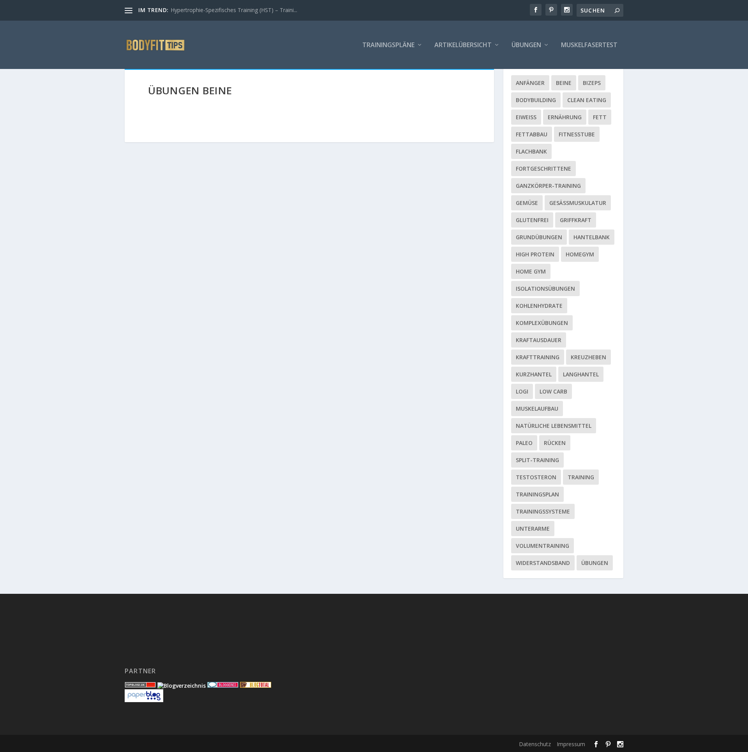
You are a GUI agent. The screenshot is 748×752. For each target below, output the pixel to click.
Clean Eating (586, 100)
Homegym (580, 254)
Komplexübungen (542, 323)
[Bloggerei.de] (222, 685)
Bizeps (592, 82)
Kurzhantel (534, 374)
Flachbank (531, 151)
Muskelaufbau (537, 408)
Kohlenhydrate (539, 305)
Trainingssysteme (543, 511)
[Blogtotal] (255, 685)
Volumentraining (542, 545)
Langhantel (581, 374)
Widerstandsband (543, 563)
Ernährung (565, 117)
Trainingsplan (537, 494)
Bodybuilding (536, 100)
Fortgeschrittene (543, 168)
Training (581, 477)
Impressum (571, 744)
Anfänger (530, 82)
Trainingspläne (388, 45)
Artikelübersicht (463, 45)
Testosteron (536, 477)
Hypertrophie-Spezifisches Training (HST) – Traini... (234, 10)
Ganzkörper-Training (548, 185)
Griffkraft (575, 220)
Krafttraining (537, 357)
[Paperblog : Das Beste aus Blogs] (144, 700)
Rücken (555, 443)
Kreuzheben (588, 357)
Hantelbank (591, 237)
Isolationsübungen (545, 288)
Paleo (524, 443)
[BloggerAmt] (181, 685)
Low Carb (553, 391)
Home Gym (531, 271)
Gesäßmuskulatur (577, 203)
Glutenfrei (532, 220)
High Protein (535, 254)
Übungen (526, 45)
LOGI (522, 391)
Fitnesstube (577, 134)
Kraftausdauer (538, 340)
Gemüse (527, 203)
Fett (600, 117)
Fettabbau (531, 134)
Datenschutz (535, 744)
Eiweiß (526, 117)
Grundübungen (539, 237)
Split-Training (537, 460)
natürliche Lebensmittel (553, 425)
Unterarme (533, 528)
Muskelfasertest (589, 45)
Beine (564, 82)
